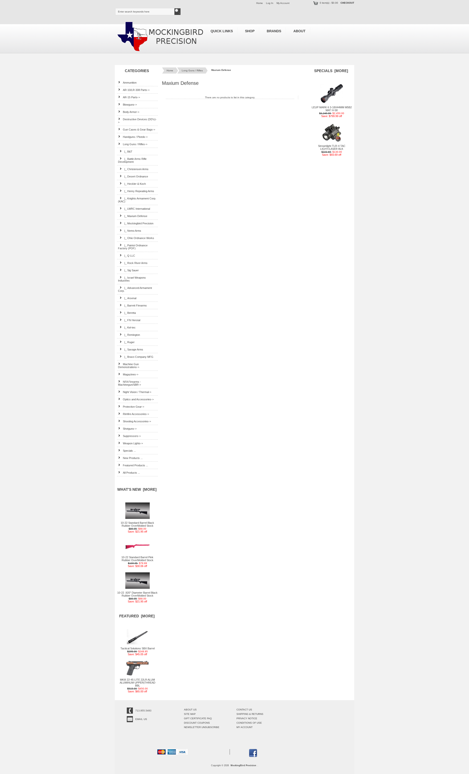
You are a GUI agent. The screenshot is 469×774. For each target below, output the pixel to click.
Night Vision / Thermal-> (137, 392)
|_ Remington (132, 334)
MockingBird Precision (243, 765)
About (299, 31)
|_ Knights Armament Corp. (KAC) (137, 200)
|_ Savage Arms (133, 349)
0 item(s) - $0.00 (329, 2)
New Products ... (133, 458)
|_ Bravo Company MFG (138, 356)
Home (259, 3)
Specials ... (129, 450)
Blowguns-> (130, 104)
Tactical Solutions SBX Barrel (137, 648)
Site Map (190, 714)
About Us (190, 709)
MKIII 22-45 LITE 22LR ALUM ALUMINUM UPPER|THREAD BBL (137, 682)
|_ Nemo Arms (132, 230)
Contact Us (244, 709)
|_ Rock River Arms (136, 263)
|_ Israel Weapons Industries (132, 279)
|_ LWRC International (137, 208)
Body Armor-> (131, 111)
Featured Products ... (135, 465)
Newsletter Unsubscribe (201, 727)
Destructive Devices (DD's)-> (137, 121)
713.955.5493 (143, 710)
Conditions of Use (249, 722)
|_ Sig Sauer (131, 270)
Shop (250, 31)
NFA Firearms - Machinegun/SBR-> (129, 383)
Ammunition (130, 82)
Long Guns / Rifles (192, 70)
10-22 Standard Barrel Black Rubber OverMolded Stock (137, 524)
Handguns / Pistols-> (135, 136)
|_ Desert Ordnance (136, 176)
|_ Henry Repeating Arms (139, 191)
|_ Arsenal (130, 298)
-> (135, 144)
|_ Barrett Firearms (135, 305)
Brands (274, 31)
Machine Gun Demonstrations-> (128, 366)
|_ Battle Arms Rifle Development (132, 160)
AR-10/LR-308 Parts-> (136, 89)
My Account (283, 3)
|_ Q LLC (129, 255)
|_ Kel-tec (130, 327)
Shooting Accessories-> (137, 421)
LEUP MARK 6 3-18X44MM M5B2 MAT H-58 (332, 109)
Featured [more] (137, 616)
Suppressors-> (132, 436)
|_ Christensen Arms (136, 169)
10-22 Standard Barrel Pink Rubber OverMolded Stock (137, 559)
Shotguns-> (130, 428)
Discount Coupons (197, 722)
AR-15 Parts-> (131, 97)
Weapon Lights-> (133, 443)
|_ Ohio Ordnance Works (139, 238)
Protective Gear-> (133, 406)
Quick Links (222, 31)
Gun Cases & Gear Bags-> (139, 129)
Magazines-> (130, 374)
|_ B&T (128, 151)
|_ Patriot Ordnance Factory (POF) (133, 247)
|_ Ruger (129, 342)
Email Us (141, 719)
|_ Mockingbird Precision (138, 223)
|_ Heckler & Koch (135, 183)
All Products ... (131, 472)
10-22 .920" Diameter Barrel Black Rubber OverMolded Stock (137, 594)
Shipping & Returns (249, 714)
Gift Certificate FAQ (198, 718)
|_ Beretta (130, 312)
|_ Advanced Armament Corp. (135, 289)
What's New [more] (137, 489)
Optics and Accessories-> (138, 399)
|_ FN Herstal (132, 320)
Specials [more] (331, 71)
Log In (269, 3)
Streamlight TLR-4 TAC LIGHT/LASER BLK (331, 147)
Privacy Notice (246, 718)
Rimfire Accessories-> (136, 414)
